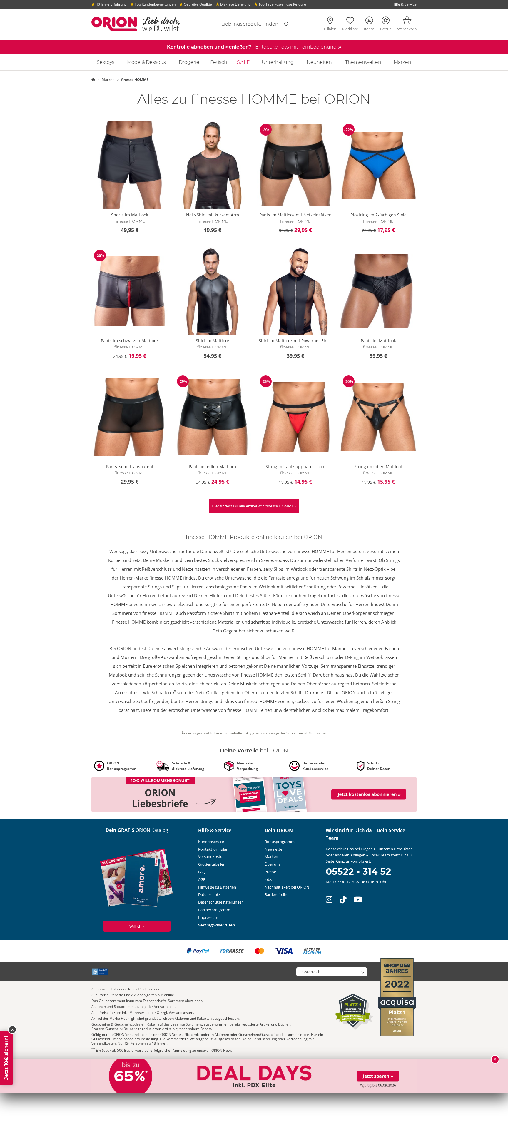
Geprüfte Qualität (197, 4)
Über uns (272, 864)
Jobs (268, 879)
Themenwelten (363, 62)
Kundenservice (211, 841)
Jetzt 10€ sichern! (6, 1058)
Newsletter (274, 849)
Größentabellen (211, 864)
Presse (270, 871)
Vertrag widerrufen (216, 925)
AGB (201, 879)
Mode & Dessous (146, 62)
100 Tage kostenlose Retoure (282, 4)
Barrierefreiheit (278, 894)
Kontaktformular (213, 849)
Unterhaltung (278, 62)
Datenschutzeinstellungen (221, 902)
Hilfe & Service (404, 4)
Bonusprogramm (280, 841)
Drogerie (189, 62)
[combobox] (242, 24)
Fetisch (218, 62)
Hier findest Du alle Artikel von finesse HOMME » (254, 506)
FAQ (201, 871)
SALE (243, 62)
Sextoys (105, 62)
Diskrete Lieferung (234, 4)
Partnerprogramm (214, 909)
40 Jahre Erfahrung (111, 4)
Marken (402, 62)
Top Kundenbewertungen (155, 4)
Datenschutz (209, 894)
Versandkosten (211, 856)
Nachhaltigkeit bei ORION (287, 887)
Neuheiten (319, 62)
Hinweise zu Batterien (217, 887)
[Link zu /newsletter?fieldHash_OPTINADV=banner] (254, 794)
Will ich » (136, 926)
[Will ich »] (136, 878)
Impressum (208, 917)
